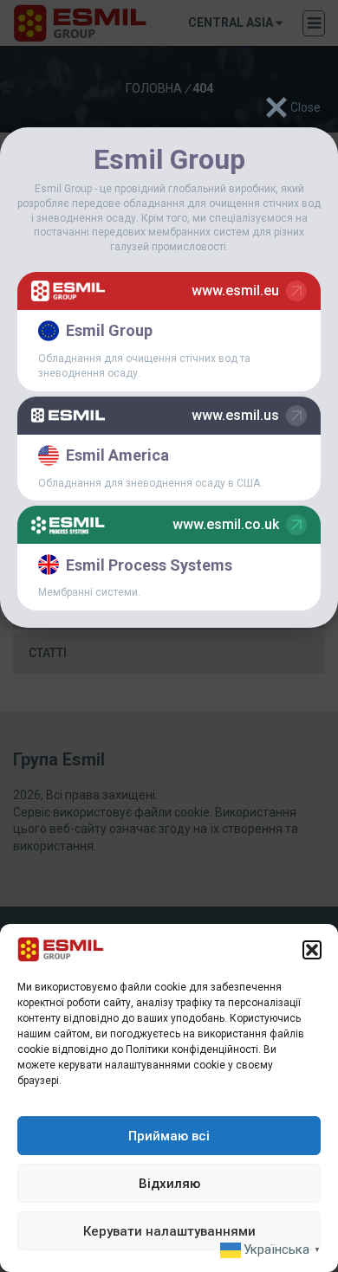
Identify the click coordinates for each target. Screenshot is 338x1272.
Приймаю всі (169, 1136)
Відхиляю (169, 1183)
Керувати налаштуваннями (169, 1231)
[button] (312, 950)
